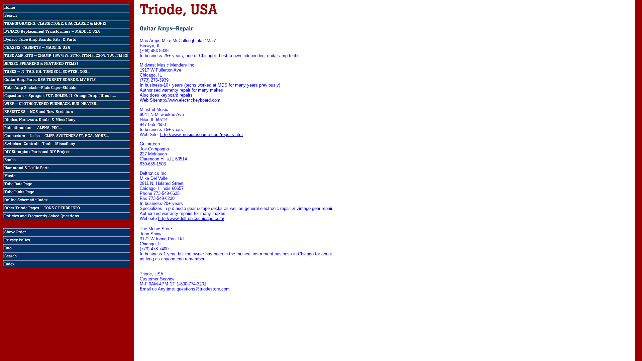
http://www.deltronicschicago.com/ (191, 218)
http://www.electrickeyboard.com (188, 100)
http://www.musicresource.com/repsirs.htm (201, 134)
